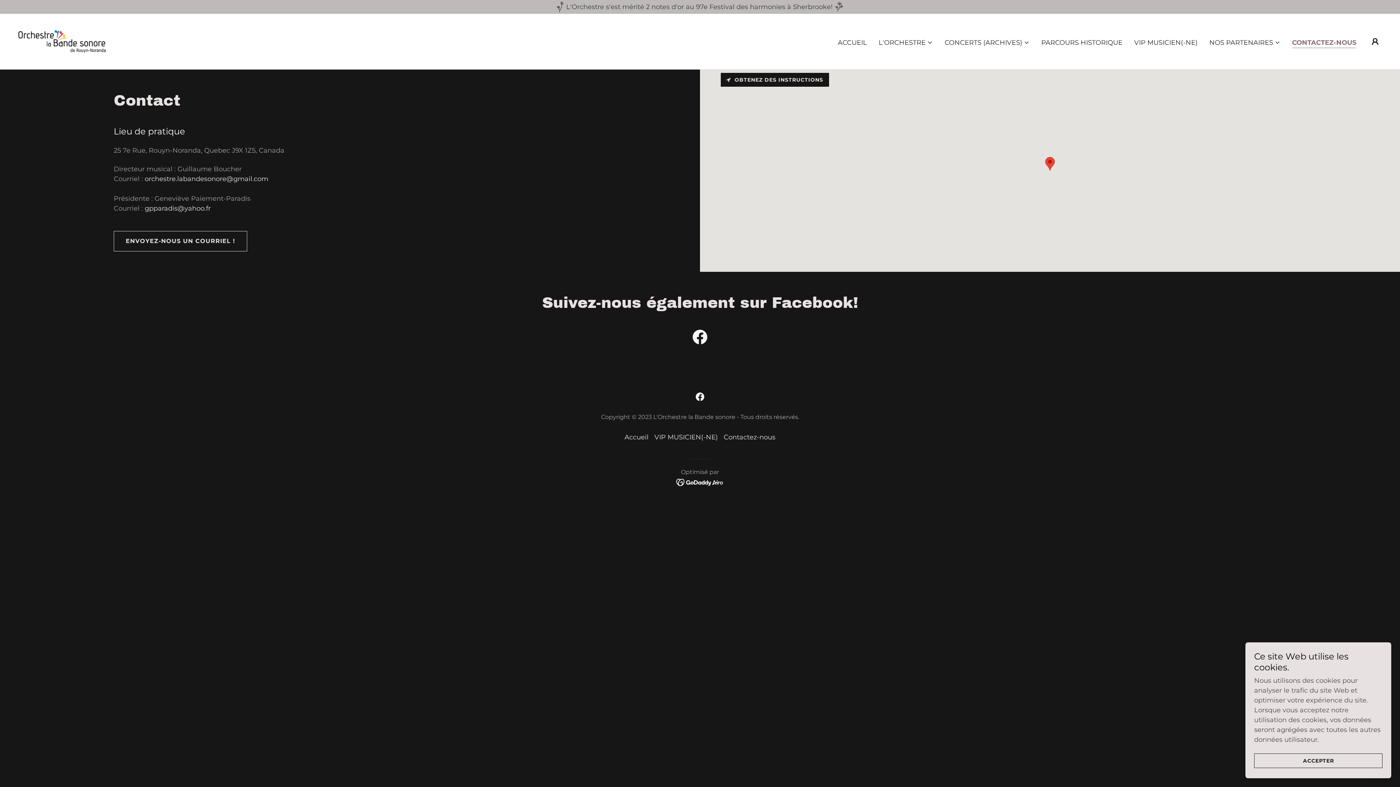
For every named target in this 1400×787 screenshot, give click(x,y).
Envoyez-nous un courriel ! (180, 241)
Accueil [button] (637, 437)
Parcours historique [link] (1082, 43)
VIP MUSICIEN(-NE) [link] (1166, 43)
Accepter (1318, 760)
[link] (69, 41)
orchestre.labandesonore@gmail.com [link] (206, 179)
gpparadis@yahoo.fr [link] (178, 208)
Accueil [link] (852, 43)
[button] (906, 42)
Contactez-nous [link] (1324, 43)
